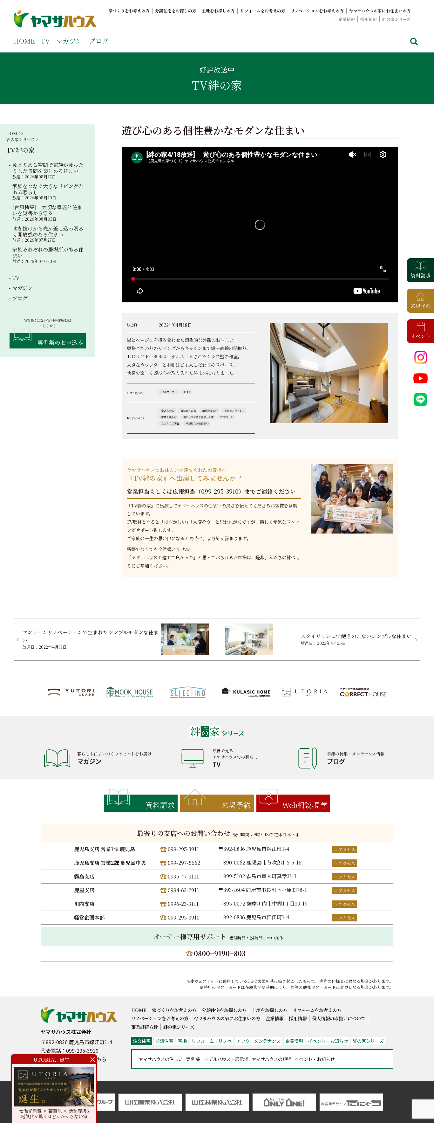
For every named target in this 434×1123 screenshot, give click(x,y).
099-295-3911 (183, 849)
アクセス (347, 849)
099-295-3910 (220, 491)
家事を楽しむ (169, 417)
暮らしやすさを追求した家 (198, 417)
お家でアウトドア (234, 410)
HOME (24, 40)
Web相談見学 (305, 805)
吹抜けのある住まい (197, 423)
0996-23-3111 (183, 903)
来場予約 (236, 805)
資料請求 (160, 805)
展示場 (226, 1059)
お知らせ (315, 1059)
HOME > (14, 133)
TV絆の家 (20, 150)
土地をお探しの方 (218, 11)
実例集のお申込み (60, 342)
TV (45, 40)
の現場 (271, 1059)
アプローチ (226, 417)
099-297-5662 (184, 862)
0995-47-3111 (183, 876)
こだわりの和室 (170, 423)
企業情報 (346, 19)
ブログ (99, 40)
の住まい (161, 1059)
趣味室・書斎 (188, 410)
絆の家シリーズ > (22, 139)
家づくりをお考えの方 (129, 11)
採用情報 (368, 19)
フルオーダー (169, 392)
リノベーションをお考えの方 (317, 11)
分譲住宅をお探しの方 (175, 11)
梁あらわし (167, 410)
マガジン (69, 40)
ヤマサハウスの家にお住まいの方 (380, 11)
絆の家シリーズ (396, 19)
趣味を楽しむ (210, 410)
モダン (187, 392)
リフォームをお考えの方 (262, 11)
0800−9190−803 (220, 953)
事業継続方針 (144, 1026)
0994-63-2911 (183, 890)
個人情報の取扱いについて (338, 1018)
